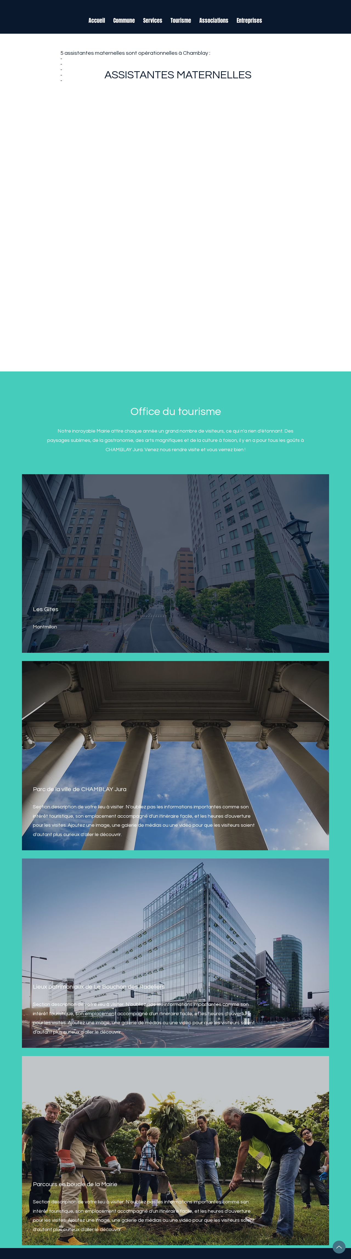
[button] (124, 20)
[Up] (339, 1247)
